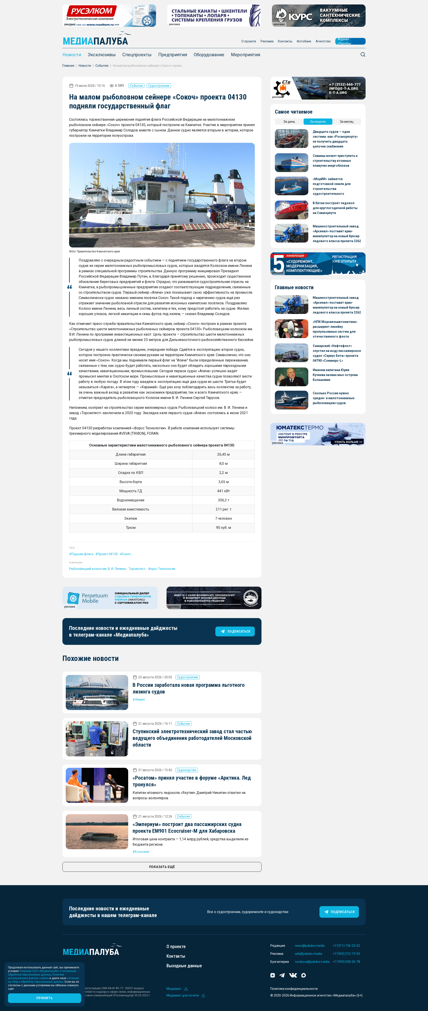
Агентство (323, 41)
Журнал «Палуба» (344, 41)
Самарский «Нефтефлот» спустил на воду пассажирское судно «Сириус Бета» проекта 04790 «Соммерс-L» (337, 353)
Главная (68, 65)
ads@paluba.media (308, 953)
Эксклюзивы (102, 54)
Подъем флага (82, 554)
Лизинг (140, 699)
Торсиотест (137, 569)
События (101, 65)
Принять (44, 998)
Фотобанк (304, 41)
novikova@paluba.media (312, 961)
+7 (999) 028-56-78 (346, 961)
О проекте (248, 41)
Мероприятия (245, 54)
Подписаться (343, 912)
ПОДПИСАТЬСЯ (239, 631)
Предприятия (172, 54)
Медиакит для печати (183, 995)
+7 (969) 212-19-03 (346, 953)
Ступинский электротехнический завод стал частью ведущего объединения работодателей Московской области (192, 738)
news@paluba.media (310, 945)
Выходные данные (184, 965)
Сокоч (126, 554)
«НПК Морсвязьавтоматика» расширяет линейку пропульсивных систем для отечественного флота (335, 329)
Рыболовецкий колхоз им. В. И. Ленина (97, 569)
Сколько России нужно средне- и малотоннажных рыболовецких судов (333, 398)
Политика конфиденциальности (294, 988)
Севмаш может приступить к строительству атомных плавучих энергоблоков (335, 160)
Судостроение (158, 85)
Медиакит (174, 988)
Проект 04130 (108, 554)
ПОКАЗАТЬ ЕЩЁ (162, 867)
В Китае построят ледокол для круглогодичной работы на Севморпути (335, 208)
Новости (71, 54)
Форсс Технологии (161, 569)
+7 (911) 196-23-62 (346, 945)
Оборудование (209, 54)
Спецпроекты (137, 54)
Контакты (285, 41)
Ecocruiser (142, 851)
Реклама (267, 41)
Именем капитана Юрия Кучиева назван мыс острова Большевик (335, 375)
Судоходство (186, 770)
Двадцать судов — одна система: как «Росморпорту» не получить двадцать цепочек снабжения (335, 139)
